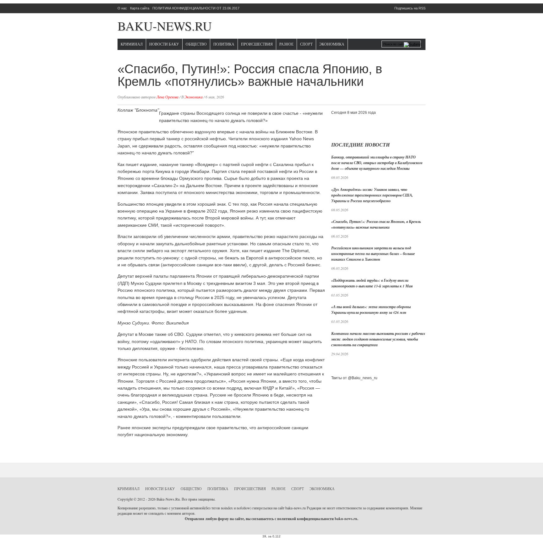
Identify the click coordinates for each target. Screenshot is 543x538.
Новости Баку (164, 44)
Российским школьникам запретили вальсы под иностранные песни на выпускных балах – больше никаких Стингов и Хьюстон (373, 253)
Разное (286, 44)
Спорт (306, 44)
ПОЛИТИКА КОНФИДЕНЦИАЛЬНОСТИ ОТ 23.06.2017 (195, 8)
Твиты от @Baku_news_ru (354, 378)
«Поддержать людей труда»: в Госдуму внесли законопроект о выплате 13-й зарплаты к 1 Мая (372, 283)
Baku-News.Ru (165, 25)
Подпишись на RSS (409, 8)
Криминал (132, 44)
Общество (196, 44)
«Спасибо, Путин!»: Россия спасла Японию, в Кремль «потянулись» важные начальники (376, 224)
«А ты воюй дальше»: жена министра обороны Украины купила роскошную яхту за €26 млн (371, 309)
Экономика (331, 44)
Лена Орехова (167, 96)
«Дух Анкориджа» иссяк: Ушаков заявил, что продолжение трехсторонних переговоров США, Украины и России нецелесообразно (372, 195)
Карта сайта (139, 8)
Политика (223, 44)
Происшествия (257, 44)
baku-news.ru (346, 518)
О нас (122, 8)
